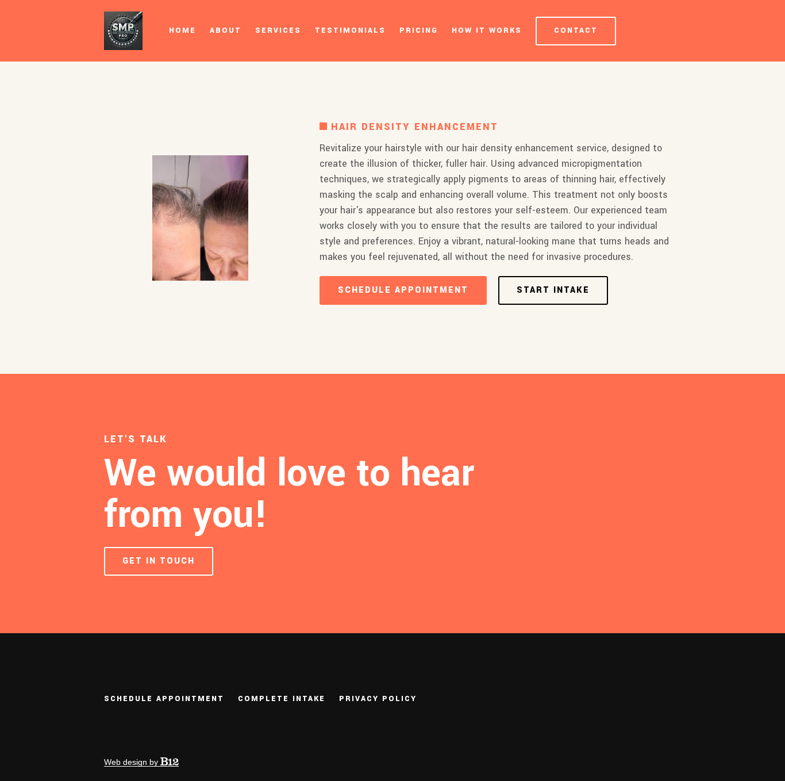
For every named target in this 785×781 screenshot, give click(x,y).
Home (182, 30)
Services (278, 30)
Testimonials (350, 30)
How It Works (487, 30)
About (225, 30)
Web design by (132, 762)
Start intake (553, 290)
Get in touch (158, 561)
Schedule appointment (403, 290)
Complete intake (281, 699)
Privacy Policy (378, 699)
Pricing (418, 30)
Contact (576, 30)
